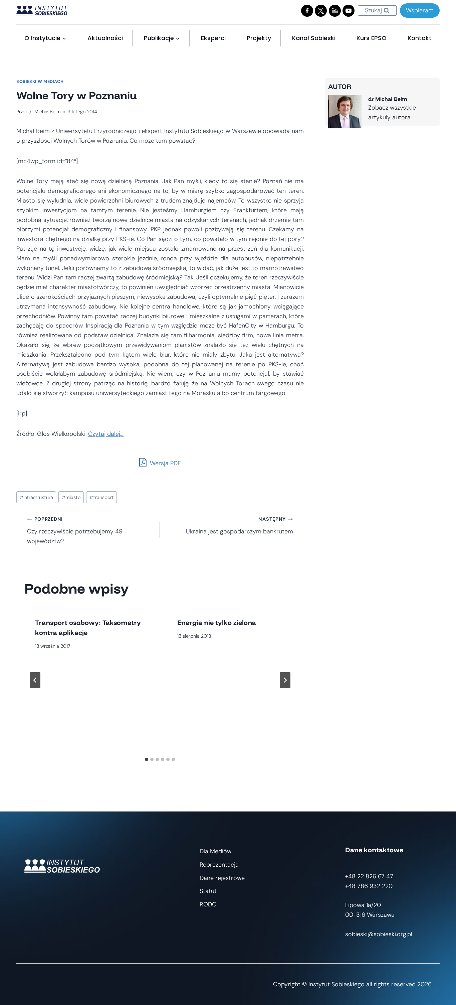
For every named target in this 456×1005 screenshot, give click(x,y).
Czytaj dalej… (106, 434)
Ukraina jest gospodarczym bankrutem (239, 525)
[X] (321, 11)
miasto (71, 497)
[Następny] (285, 680)
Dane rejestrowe (222, 878)
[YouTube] (349, 11)
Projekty (259, 38)
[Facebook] (307, 11)
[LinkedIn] (335, 11)
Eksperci (213, 38)
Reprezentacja (219, 865)
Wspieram (420, 10)
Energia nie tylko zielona (216, 622)
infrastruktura (36, 497)
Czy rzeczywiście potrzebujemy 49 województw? (75, 530)
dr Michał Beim (44, 112)
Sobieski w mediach (39, 81)
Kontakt (420, 38)
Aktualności (105, 38)
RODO (208, 904)
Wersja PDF (164, 463)
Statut (208, 891)
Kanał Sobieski (313, 38)
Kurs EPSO (372, 38)
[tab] (146, 759)
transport (101, 497)
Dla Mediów (215, 851)
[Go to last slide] (35, 680)
